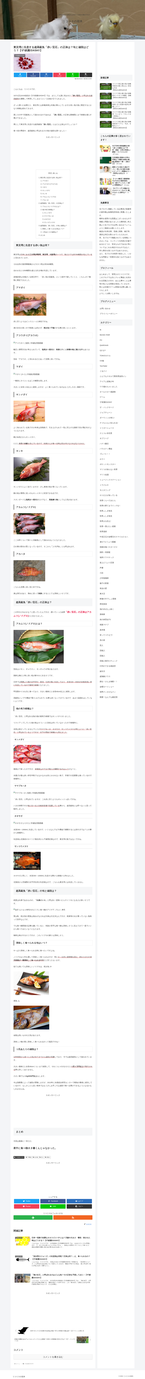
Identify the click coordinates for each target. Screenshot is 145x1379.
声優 (101, 568)
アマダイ (45, 181)
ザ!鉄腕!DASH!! (20, 1157)
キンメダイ (46, 190)
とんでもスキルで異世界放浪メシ (113, 376)
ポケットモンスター (108, 464)
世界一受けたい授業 (108, 526)
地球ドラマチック (107, 557)
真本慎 (102, 630)
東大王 (102, 594)
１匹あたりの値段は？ (50, 232)
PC (101, 340)
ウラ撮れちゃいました (108, 387)
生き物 (36, 1157)
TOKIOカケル (105, 356)
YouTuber (103, 366)
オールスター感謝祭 (108, 392)
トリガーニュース (107, 428)
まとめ (42, 235)
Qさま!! (103, 350)
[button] (86, 75)
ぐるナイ (103, 371)
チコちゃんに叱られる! (109, 423)
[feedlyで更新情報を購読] (33, 1217)
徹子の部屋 (104, 583)
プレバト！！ (105, 454)
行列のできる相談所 (108, 666)
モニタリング (105, 490)
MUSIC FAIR (105, 335)
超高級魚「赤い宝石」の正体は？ (52, 203)
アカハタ (45, 200)
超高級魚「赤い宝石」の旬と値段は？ (53, 225)
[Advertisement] (53, 152)
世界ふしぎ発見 (106, 511)
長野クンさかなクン (108, 692)
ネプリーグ (104, 438)
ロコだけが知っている (108, 495)
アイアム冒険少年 (107, 382)
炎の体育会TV (105, 620)
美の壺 (102, 640)
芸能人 (48, 1157)
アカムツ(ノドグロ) (49, 197)
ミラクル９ (104, 485)
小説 (101, 573)
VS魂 (102, 361)
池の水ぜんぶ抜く (107, 609)
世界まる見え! (105, 521)
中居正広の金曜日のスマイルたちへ (114, 537)
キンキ (44, 193)
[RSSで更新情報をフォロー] (72, 1217)
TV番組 (29, 1157)
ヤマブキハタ (49, 216)
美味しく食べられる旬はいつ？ (53, 229)
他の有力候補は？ (48, 209)
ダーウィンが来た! (107, 418)
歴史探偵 (103, 604)
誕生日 (102, 671)
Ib (100, 330)
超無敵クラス (105, 676)
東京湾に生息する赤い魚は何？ (51, 177)
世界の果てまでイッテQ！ (110, 506)
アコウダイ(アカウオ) (50, 184)
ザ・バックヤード (107, 407)
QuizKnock (104, 345)
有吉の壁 (103, 588)
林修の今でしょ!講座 (108, 599)
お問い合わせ (105, 309)
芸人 (42, 1157)
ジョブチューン (106, 413)
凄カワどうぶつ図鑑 (108, 542)
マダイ (44, 187)
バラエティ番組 (106, 449)
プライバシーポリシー (108, 314)
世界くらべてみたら (108, 501)
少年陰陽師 (104, 578)
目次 (50, 173)
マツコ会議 (104, 475)
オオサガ (47, 219)
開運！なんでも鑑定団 (108, 697)
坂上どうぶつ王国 (107, 563)
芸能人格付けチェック (108, 661)
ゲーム (102, 397)
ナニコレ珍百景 (106, 433)
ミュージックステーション (110, 480)
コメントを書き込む (53, 1357)
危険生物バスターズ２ (108, 547)
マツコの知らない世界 (108, 469)
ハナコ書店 (104, 444)
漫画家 (102, 614)
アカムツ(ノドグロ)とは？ (51, 206)
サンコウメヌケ (49, 222)
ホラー (102, 459)
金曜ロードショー (107, 687)
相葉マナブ (104, 625)
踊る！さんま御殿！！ (108, 682)
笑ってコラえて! (106, 635)
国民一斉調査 (105, 552)
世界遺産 (103, 532)
